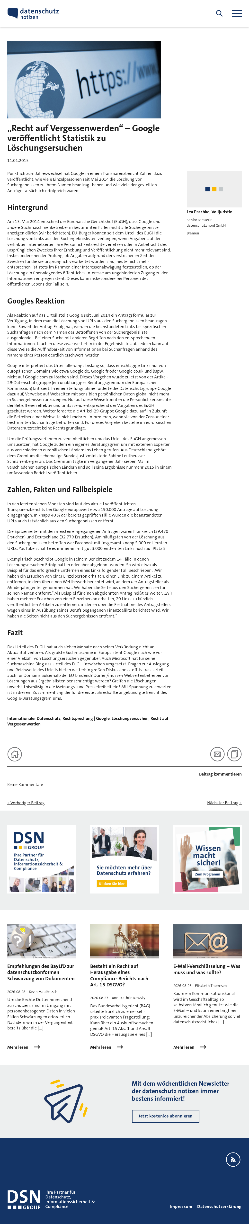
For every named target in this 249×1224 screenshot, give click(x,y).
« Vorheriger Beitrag (26, 803)
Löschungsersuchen (130, 718)
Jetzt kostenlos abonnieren (166, 1116)
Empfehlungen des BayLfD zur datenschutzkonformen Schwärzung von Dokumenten (41, 972)
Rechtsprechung (77, 718)
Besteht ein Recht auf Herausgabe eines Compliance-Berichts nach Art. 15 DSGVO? (119, 975)
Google (103, 718)
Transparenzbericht (121, 173)
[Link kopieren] (234, 754)
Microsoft (121, 658)
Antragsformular (133, 315)
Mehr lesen (18, 1047)
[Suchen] (219, 13)
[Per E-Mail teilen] (217, 754)
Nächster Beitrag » (224, 803)
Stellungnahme (80, 388)
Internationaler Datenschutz (34, 718)
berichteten (58, 233)
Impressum (181, 1206)
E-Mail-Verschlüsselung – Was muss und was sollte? (206, 969)
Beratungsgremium (108, 444)
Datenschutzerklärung (219, 1206)
